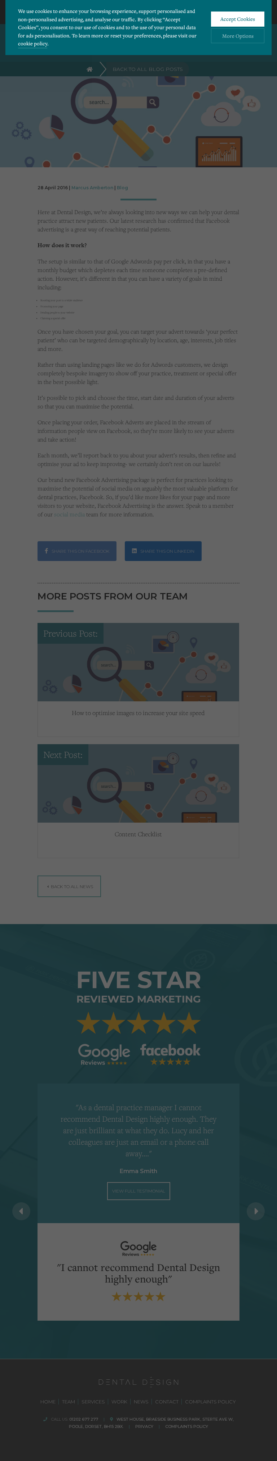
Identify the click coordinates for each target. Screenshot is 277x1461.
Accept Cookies (237, 18)
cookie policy (32, 43)
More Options (238, 35)
